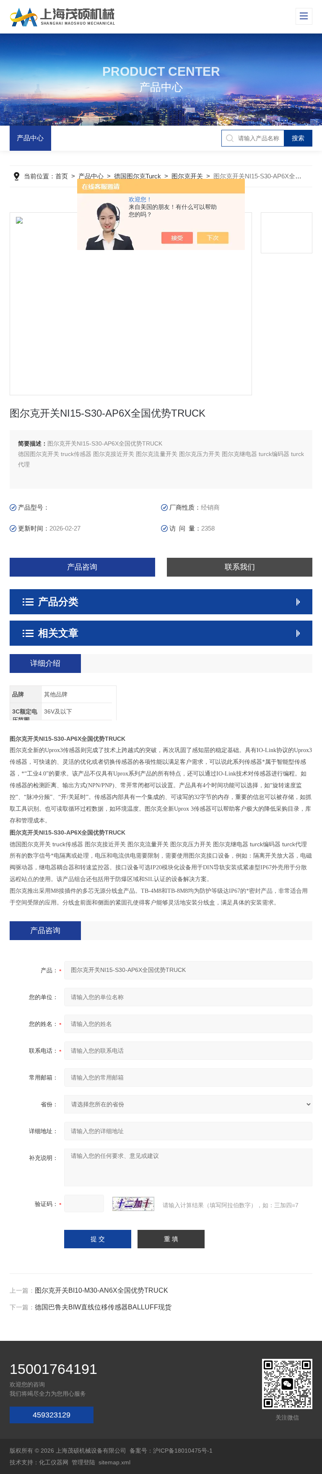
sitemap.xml (114, 1462)
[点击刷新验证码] (133, 1204)
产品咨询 (82, 567)
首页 (61, 176)
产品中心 (30, 138)
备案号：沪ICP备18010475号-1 (171, 1450)
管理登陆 (83, 1462)
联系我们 (240, 567)
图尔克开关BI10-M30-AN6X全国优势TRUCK (101, 1290)
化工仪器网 (53, 1462)
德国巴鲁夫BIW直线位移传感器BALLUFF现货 (103, 1307)
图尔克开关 (187, 176)
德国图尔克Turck (137, 176)
